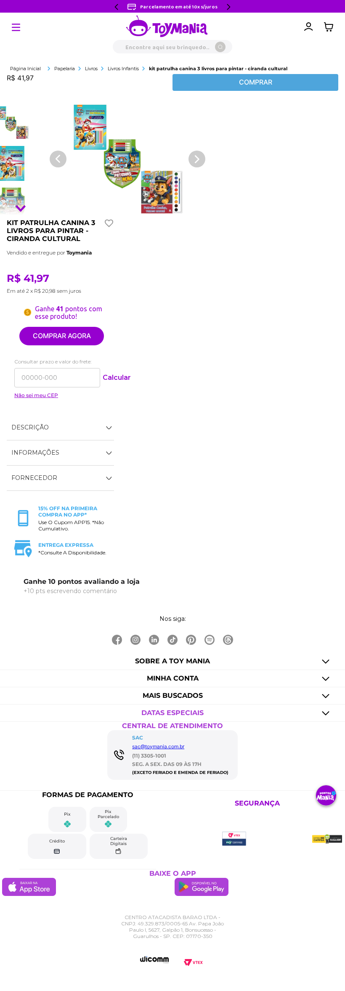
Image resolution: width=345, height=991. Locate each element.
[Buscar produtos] (220, 47)
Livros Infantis (123, 69)
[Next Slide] (228, 7)
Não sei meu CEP (36, 395)
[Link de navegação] (167, 27)
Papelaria (64, 69)
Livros (91, 69)
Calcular (117, 378)
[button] (60, 427)
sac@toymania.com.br (158, 746)
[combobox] (172, 46)
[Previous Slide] (116, 7)
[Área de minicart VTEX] (330, 27)
